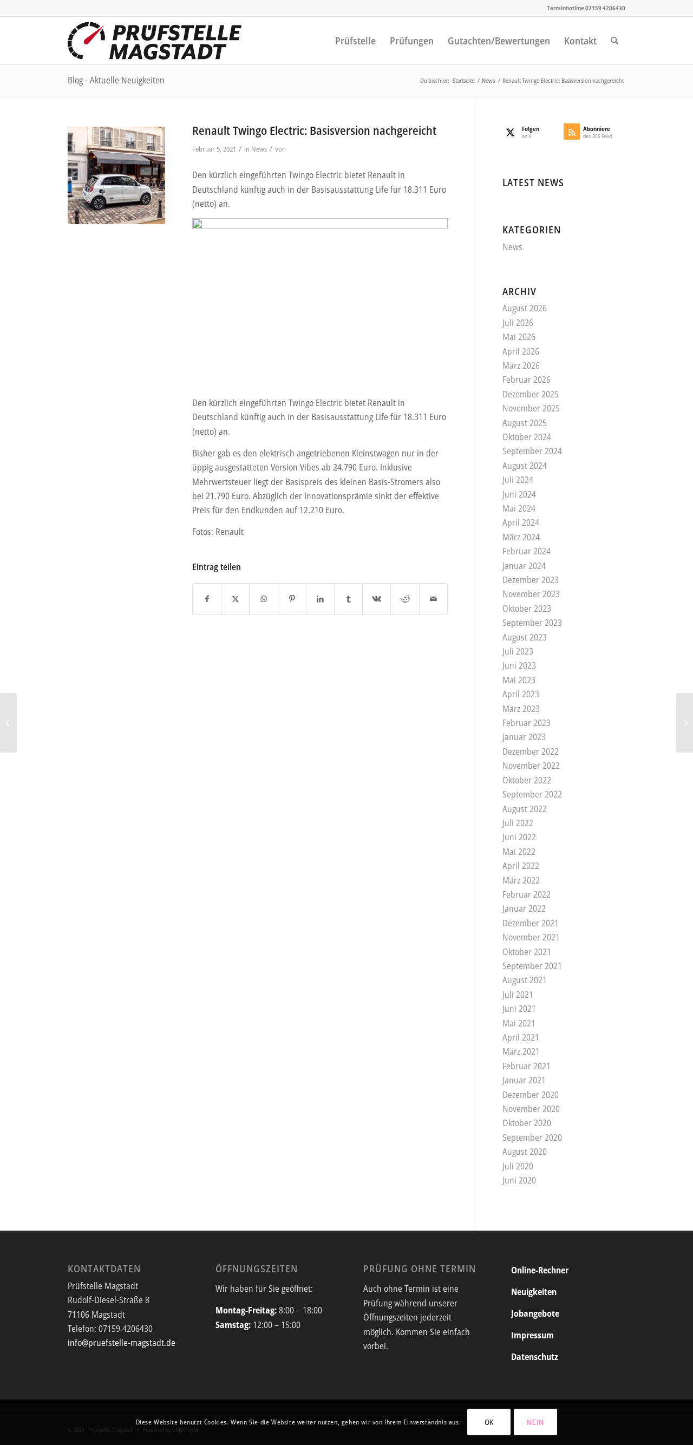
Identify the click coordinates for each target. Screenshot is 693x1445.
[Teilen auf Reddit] (405, 599)
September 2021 (532, 966)
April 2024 (520, 522)
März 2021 (521, 1051)
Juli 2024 (517, 480)
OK (489, 1422)
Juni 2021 (519, 1009)
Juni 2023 (519, 665)
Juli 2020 (517, 1166)
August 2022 (524, 809)
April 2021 (520, 1037)
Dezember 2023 (530, 580)
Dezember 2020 (530, 1095)
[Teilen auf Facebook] (207, 599)
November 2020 (531, 1109)
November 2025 (531, 408)
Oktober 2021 (526, 952)
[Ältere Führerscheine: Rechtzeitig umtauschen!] (8, 723)
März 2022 (521, 880)
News (259, 149)
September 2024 (532, 451)
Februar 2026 (526, 379)
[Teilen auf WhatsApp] (263, 599)
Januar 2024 (524, 566)
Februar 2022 (526, 894)
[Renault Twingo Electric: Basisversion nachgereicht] (116, 175)
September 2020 (532, 1137)
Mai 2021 (518, 1023)
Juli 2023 (517, 651)
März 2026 (521, 365)
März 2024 (521, 537)
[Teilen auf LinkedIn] (320, 599)
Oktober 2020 (526, 1123)
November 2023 (531, 594)
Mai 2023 (518, 680)
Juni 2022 (519, 837)
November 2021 (531, 937)
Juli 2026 (517, 323)
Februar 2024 (526, 551)
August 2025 (524, 423)
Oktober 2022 (526, 780)
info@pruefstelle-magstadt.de (121, 1343)
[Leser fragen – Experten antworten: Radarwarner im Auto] (684, 723)
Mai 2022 (518, 852)
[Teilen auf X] (235, 599)
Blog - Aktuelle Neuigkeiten (116, 80)
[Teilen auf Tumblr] (348, 599)
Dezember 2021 (530, 923)
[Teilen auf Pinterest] (292, 599)
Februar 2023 (526, 723)
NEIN (535, 1422)
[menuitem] (355, 40)
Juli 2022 (517, 823)
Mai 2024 (518, 508)
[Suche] (614, 40)
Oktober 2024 (526, 437)
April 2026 (520, 351)
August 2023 (524, 637)
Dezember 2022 (530, 751)
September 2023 (532, 623)
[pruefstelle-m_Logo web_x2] (155, 40)
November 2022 (531, 765)
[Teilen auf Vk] (376, 599)
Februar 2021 (526, 1066)
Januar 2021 (524, 1080)
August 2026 (524, 308)
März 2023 (521, 709)
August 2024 (524, 466)
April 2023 (520, 694)
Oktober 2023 (526, 608)
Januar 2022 (524, 908)
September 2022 (532, 794)
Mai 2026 (518, 337)
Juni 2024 (519, 494)
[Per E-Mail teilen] (433, 599)
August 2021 (524, 980)
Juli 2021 (517, 995)
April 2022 (520, 866)
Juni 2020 (519, 1180)
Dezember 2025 (530, 394)
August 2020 (524, 1152)
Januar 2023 (524, 737)
